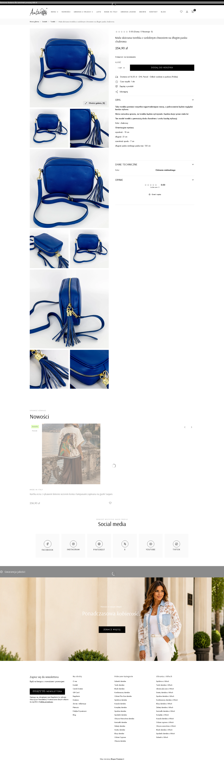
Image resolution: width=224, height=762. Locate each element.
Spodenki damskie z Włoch (165, 733)
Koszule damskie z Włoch (165, 718)
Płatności (76, 707)
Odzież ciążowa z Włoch (165, 722)
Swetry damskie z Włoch (164, 692)
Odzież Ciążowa (120, 737)
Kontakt (75, 685)
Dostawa (76, 700)
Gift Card (76, 692)
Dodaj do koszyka (162, 67)
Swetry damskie (119, 730)
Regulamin (76, 696)
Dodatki (44, 22)
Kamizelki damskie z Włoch (165, 711)
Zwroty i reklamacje (79, 704)
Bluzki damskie (119, 689)
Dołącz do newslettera (47, 691)
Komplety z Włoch (162, 715)
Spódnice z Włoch (162, 681)
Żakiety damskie (119, 726)
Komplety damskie (120, 707)
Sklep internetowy (111, 759)
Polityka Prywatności (80, 711)
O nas (75, 681)
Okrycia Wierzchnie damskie (124, 718)
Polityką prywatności (46, 702)
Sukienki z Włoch (162, 737)
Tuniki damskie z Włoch (164, 685)
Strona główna (34, 22)
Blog (74, 715)
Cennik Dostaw (78, 689)
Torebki (53, 22)
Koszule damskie (120, 704)
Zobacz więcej (112, 629)
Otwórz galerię (97, 103)
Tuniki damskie (119, 685)
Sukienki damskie (120, 681)
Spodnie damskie (120, 711)
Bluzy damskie (119, 733)
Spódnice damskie (120, 700)
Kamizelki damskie (120, 722)
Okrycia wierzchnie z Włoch (166, 726)
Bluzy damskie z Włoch (164, 704)
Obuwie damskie (120, 741)
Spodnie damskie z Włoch (165, 696)
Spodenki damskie (120, 715)
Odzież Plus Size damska (123, 696)
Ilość (118, 62)
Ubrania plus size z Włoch (165, 689)
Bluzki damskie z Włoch (164, 730)
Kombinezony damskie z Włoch (167, 700)
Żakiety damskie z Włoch (164, 707)
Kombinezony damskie (122, 692)
